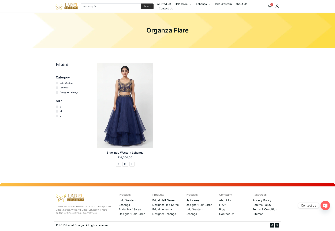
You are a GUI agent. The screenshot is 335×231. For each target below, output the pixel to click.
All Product (164, 4)
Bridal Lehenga (162, 209)
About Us (241, 4)
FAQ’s (222, 205)
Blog (222, 209)
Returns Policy (262, 205)
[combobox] (111, 6)
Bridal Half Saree (130, 209)
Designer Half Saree (132, 214)
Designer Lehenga (164, 214)
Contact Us (166, 8)
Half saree (192, 200)
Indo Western (223, 4)
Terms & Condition (265, 209)
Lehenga (124, 205)
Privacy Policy (262, 200)
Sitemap (258, 214)
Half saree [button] (181, 4)
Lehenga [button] (201, 4)
